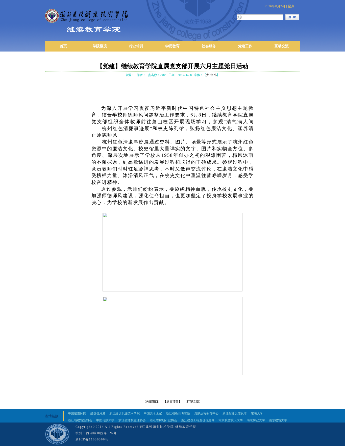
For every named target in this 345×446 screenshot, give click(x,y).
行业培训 (136, 46)
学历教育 (172, 46)
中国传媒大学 (105, 420)
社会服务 (209, 46)
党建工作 (245, 46)
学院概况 (100, 46)
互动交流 (282, 46)
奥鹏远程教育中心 (206, 413)
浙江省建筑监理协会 (132, 420)
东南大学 (257, 413)
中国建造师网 (77, 413)
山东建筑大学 (278, 420)
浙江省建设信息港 (235, 413)
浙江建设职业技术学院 (124, 413)
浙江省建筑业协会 (80, 420)
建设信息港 (97, 413)
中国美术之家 (153, 413)
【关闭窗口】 (152, 401)
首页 (63, 46)
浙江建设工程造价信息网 (197, 420)
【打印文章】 (193, 401)
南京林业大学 (256, 420)
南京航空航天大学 (230, 420)
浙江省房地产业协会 (163, 420)
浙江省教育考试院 (178, 413)
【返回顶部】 (172, 401)
